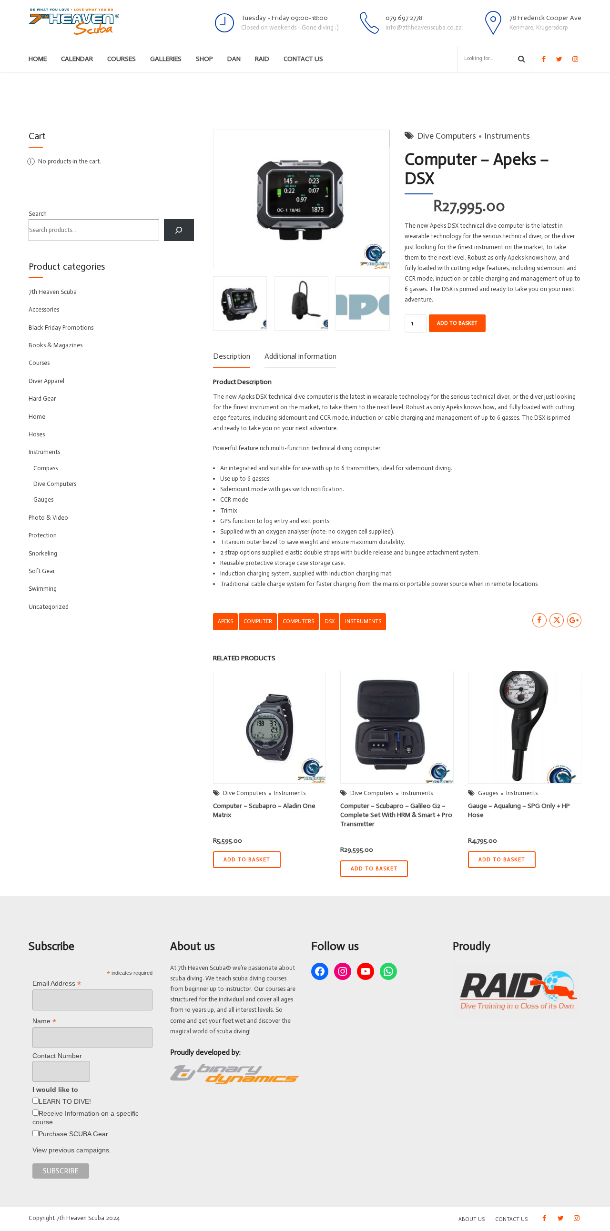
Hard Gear (42, 398)
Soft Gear (42, 571)
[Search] (179, 230)
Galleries (166, 59)
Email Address (56, 983)
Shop (204, 59)
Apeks (225, 621)
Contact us (303, 59)
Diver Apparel (46, 380)
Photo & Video (48, 517)
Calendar (77, 59)
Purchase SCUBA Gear (73, 1134)
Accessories (44, 309)
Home (38, 59)
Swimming (43, 588)
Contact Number (57, 1055)
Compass (45, 468)
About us (471, 1219)
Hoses (37, 434)
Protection (43, 535)
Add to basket (457, 323)
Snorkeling (43, 553)
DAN (234, 59)
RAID (262, 59)
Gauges (488, 793)
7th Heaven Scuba (53, 291)
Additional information (300, 356)
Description (231, 356)
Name (44, 1021)
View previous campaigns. (71, 1150)
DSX (330, 621)
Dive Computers (446, 136)
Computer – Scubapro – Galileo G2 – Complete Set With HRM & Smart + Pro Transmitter (396, 815)
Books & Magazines (55, 345)
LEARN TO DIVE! (65, 1101)
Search (38, 213)
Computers (298, 621)
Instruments (507, 136)
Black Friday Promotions (61, 327)
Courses (121, 59)
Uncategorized (49, 606)
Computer (258, 621)
